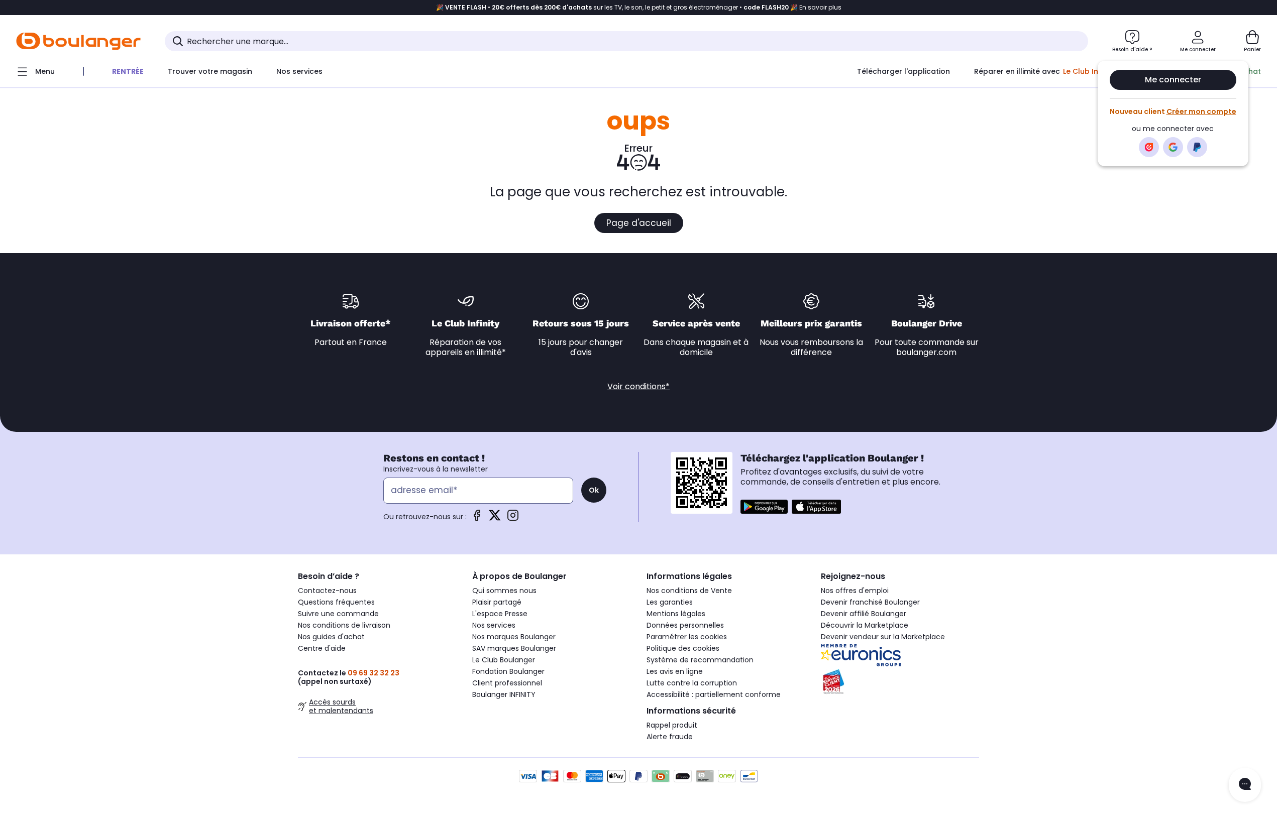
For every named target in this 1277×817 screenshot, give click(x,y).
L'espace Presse (499, 614)
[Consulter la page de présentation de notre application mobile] (764, 507)
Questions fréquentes (336, 602)
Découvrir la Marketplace (864, 625)
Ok (594, 490)
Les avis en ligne (675, 671)
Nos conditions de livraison (344, 625)
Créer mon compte (1201, 111)
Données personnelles (685, 625)
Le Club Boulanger (503, 660)
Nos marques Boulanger (514, 637)
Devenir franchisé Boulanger (870, 602)
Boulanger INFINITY (504, 694)
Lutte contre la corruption (692, 683)
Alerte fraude (670, 737)
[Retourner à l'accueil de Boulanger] (78, 41)
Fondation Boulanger (508, 671)
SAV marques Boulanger (514, 648)
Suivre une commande (338, 614)
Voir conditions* (638, 386)
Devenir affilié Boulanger (863, 614)
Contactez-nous (327, 591)
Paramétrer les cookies (687, 637)
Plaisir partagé (496, 602)
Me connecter (1173, 79)
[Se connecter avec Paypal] (1197, 147)
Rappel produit (672, 725)
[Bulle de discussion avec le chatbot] (1245, 785)
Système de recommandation (700, 660)
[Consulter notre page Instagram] (513, 518)
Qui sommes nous (504, 591)
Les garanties (670, 602)
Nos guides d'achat (331, 637)
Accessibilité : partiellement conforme (714, 694)
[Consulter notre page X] (495, 518)
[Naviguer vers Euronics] (900, 655)
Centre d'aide (322, 648)
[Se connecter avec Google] (1173, 147)
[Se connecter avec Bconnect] (1149, 147)
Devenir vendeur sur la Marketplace (883, 637)
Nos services (493, 625)
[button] (145, 91)
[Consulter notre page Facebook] (477, 518)
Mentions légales (676, 614)
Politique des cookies (683, 648)
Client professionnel (507, 683)
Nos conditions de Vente (689, 591)
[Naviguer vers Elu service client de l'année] (900, 681)
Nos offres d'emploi (855, 591)
